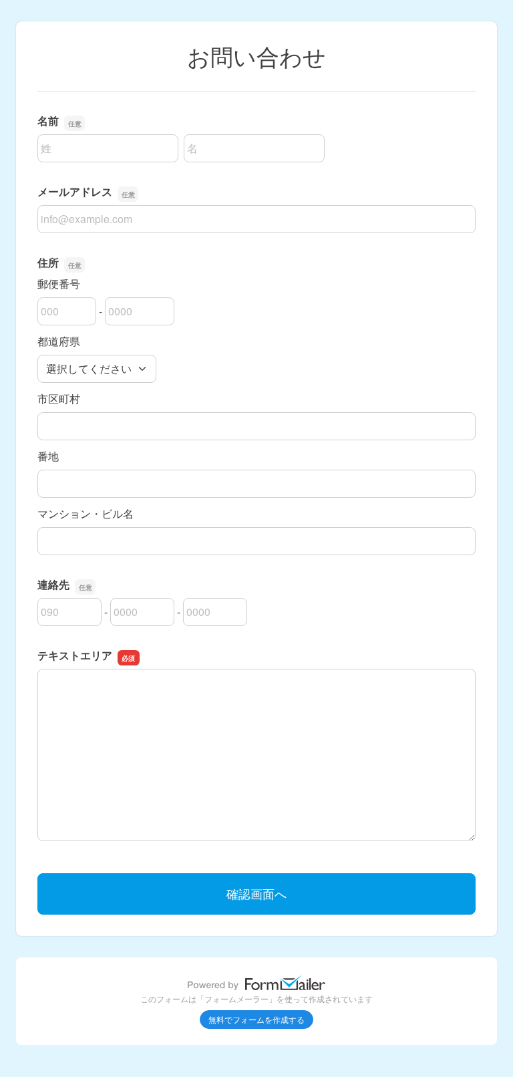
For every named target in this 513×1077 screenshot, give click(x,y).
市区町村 (58, 398)
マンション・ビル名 (85, 513)
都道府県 (58, 341)
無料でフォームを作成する (256, 1019)
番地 (48, 456)
